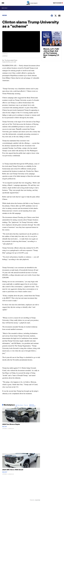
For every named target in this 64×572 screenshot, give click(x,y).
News (4, 15)
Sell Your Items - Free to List (21, 406)
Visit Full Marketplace (32, 405)
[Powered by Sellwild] (37, 500)
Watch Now (57, 3)
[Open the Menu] (2, 3)
